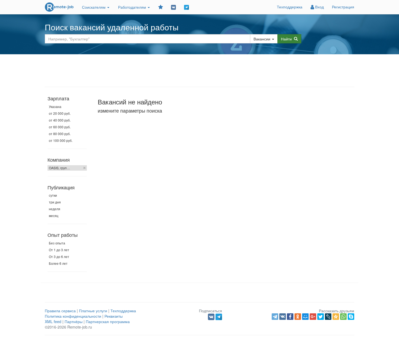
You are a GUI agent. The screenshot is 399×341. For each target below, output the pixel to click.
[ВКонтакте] (282, 316)
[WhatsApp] (343, 316)
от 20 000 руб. (60, 113)
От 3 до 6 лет (59, 256)
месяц (53, 215)
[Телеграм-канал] (186, 7)
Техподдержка (289, 6)
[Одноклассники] (297, 316)
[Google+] (313, 316)
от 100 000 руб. (60, 140)
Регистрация (343, 6)
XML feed (53, 321)
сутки (53, 195)
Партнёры (74, 321)
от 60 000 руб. (60, 127)
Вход (319, 6)
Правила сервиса (60, 310)
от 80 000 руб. (60, 133)
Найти (287, 39)
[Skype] (351, 316)
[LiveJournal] (328, 316)
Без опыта (57, 243)
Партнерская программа (108, 321)
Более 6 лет (58, 263)
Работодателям (132, 7)
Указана (55, 106)
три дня (55, 202)
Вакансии (262, 39)
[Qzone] (335, 316)
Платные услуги (93, 310)
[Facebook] (290, 316)
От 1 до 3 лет (59, 249)
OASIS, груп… (59, 167)
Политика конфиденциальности (73, 316)
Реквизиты (113, 316)
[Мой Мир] (305, 316)
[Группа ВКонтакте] (173, 7)
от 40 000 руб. (60, 120)
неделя (54, 208)
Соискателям (94, 7)
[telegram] (275, 316)
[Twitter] (320, 316)
